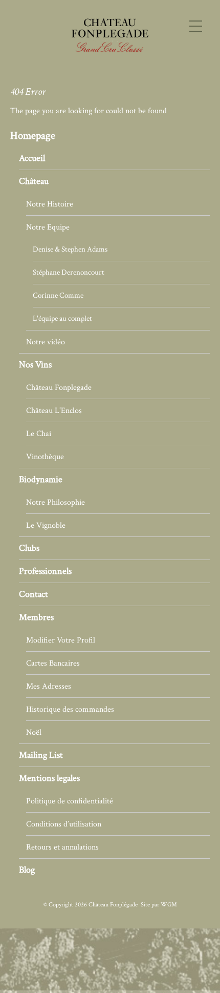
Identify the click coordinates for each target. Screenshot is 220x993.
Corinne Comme (58, 295)
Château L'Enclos (54, 410)
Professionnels (45, 571)
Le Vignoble (45, 525)
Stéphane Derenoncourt (68, 272)
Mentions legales (49, 778)
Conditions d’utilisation (63, 824)
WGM (169, 904)
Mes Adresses (48, 686)
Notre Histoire (49, 204)
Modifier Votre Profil (60, 640)
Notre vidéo (45, 341)
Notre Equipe (48, 227)
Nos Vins (35, 364)
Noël (33, 732)
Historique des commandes (70, 709)
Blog (27, 870)
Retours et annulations (62, 847)
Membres (36, 617)
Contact (33, 594)
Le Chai (38, 433)
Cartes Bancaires (53, 663)
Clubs (29, 548)
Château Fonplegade (59, 387)
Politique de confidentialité (69, 800)
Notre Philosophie (55, 502)
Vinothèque (45, 456)
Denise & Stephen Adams (70, 249)
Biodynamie (40, 479)
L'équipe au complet (62, 318)
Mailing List (41, 755)
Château (34, 181)
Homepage (32, 135)
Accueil (32, 158)
